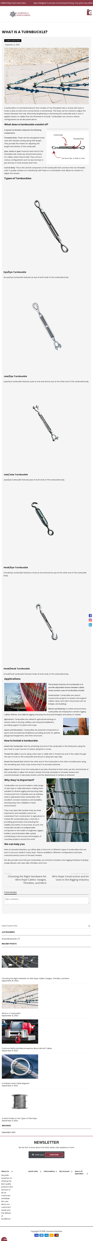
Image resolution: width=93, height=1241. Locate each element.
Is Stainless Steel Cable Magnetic (16, 1083)
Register (37, 3)
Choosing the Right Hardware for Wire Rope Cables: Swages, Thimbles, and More (25, 878)
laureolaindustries (12, 41)
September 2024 (8, 1132)
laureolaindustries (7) (11, 939)
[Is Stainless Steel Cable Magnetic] (20, 1078)
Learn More (15, 3)
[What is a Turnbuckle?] (20, 1008)
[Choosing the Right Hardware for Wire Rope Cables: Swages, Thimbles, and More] (20, 973)
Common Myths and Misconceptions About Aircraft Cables (27, 1048)
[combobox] (46, 926)
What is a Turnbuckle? (11, 1013)
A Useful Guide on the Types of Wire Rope (19, 1118)
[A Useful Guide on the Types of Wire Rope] (20, 1113)
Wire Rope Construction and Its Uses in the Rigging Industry (70, 876)
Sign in (30, 3)
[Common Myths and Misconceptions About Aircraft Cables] (20, 1043)
